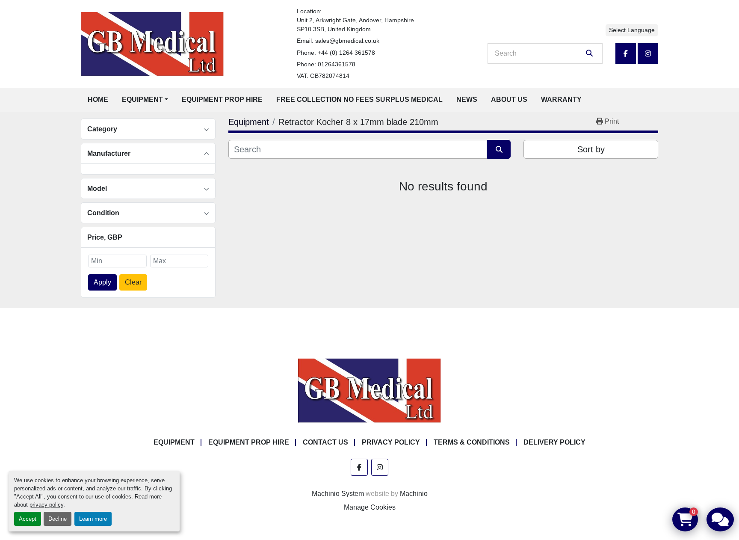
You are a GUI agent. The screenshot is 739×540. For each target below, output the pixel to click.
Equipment (142, 99)
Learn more (93, 519)
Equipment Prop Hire (222, 99)
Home (98, 99)
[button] (145, 100)
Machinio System (338, 493)
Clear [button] (133, 282)
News (466, 99)
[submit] (589, 53)
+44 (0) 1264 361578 (346, 52)
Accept (27, 519)
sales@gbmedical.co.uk (347, 40)
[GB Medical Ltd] (369, 390)
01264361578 (336, 64)
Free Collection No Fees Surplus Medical (359, 99)
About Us (509, 99)
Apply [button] (102, 282)
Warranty (561, 99)
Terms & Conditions (472, 442)
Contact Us (325, 442)
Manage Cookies (370, 507)
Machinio (414, 493)
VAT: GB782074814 (323, 75)
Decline (57, 519)
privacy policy (46, 504)
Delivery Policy (554, 442)
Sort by (591, 149)
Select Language (632, 30)
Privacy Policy (391, 442)
